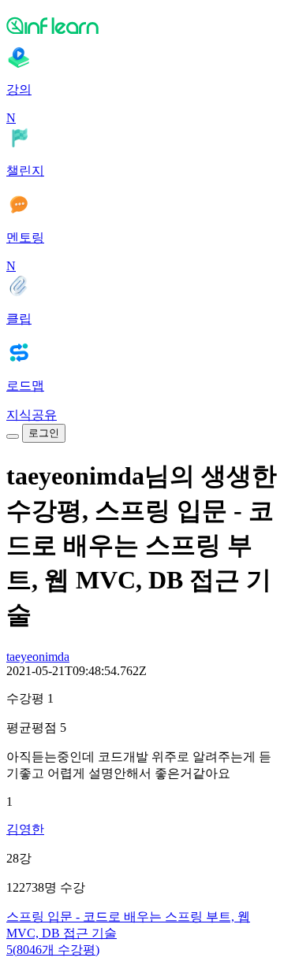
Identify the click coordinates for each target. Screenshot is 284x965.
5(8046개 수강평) (52, 949)
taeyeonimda (37, 656)
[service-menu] (12, 436)
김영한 (25, 829)
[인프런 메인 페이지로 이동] (142, 25)
